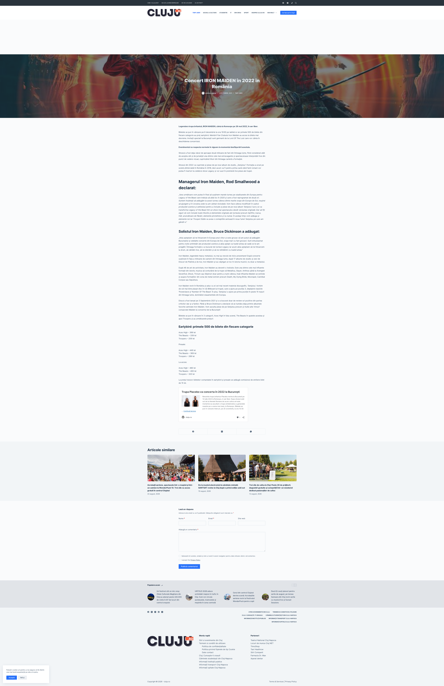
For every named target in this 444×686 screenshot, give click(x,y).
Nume (182, 518)
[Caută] (296, 3)
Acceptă (12, 677)
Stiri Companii (257, 652)
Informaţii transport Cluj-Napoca (283, 618)
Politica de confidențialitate (214, 646)
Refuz (22, 677)
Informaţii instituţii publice (255, 618)
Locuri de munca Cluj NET (262, 643)
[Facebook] (283, 3)
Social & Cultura (210, 13)
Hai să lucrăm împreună (170, 3)
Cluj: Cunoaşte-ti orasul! (252, 615)
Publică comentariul (189, 566)
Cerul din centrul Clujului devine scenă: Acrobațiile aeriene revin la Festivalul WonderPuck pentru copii (244, 597)
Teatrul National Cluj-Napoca (263, 640)
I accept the (191, 560)
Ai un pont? (199, 3)
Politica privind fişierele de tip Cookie (218, 649)
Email (211, 518)
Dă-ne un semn (187, 3)
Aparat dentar (257, 658)
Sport (246, 13)
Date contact (207, 652)
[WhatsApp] (250, 432)
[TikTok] (292, 3)
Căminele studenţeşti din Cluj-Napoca (281, 615)
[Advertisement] (222, 37)
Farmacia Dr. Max (258, 655)
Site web (241, 518)
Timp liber (196, 13)
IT (230, 13)
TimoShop (255, 646)
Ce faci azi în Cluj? (288, 13)
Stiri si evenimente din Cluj (259, 612)
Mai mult (270, 13)
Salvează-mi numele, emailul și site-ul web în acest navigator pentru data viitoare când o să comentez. (219, 556)
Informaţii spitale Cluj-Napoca (284, 622)
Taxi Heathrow (257, 649)
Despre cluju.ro (258, 13)
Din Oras (237, 13)
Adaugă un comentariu (188, 529)
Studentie (223, 13)
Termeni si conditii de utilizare (285, 612)
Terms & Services (276, 681)
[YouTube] (162, 612)
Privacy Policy (195, 560)
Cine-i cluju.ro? (153, 3)
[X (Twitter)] (222, 432)
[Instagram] (287, 3)
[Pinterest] (159, 612)
